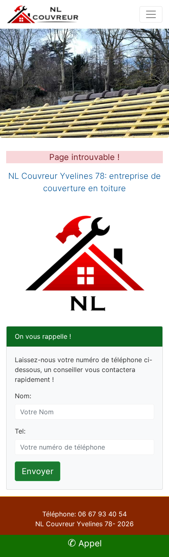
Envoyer (37, 471)
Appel (85, 543)
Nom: (23, 396)
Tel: (20, 431)
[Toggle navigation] (150, 14)
